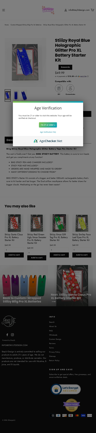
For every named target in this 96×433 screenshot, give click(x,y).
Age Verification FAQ (48, 132)
